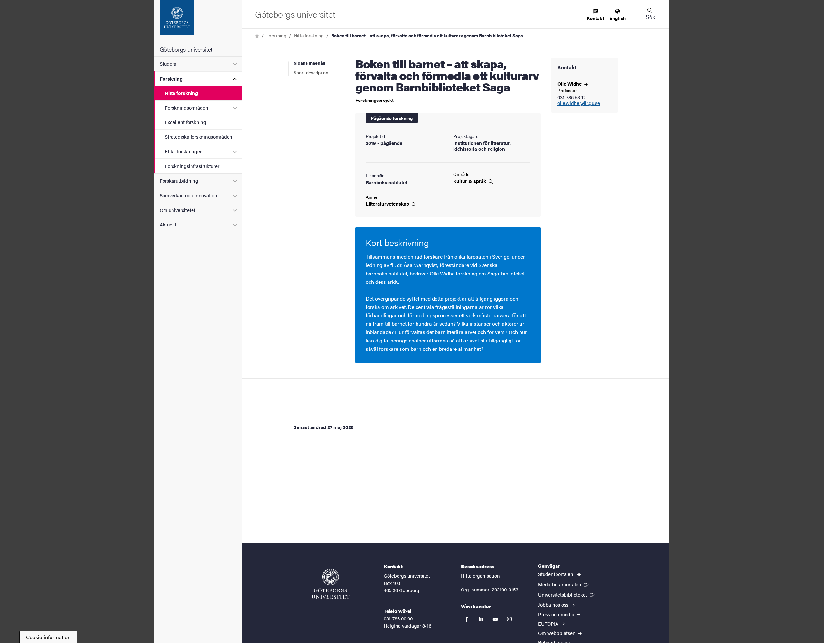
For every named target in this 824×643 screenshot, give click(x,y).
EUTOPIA (549, 623)
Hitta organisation (480, 575)
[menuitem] (595, 15)
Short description (311, 72)
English (617, 18)
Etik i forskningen (184, 151)
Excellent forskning (185, 122)
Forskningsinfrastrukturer (192, 165)
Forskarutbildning (179, 180)
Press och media (557, 614)
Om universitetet (177, 209)
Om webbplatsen (557, 632)
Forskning (171, 78)
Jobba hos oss (554, 604)
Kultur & (470, 181)
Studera (168, 63)
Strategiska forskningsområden (198, 136)
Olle (570, 83)
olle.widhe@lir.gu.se (578, 103)
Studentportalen (560, 573)
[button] (650, 14)
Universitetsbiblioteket (567, 594)
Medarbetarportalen (564, 584)
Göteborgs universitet (186, 49)
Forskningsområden (186, 107)
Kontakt (595, 18)
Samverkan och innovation (188, 195)
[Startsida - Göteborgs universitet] (198, 21)
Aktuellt (168, 224)
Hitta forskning (181, 93)
